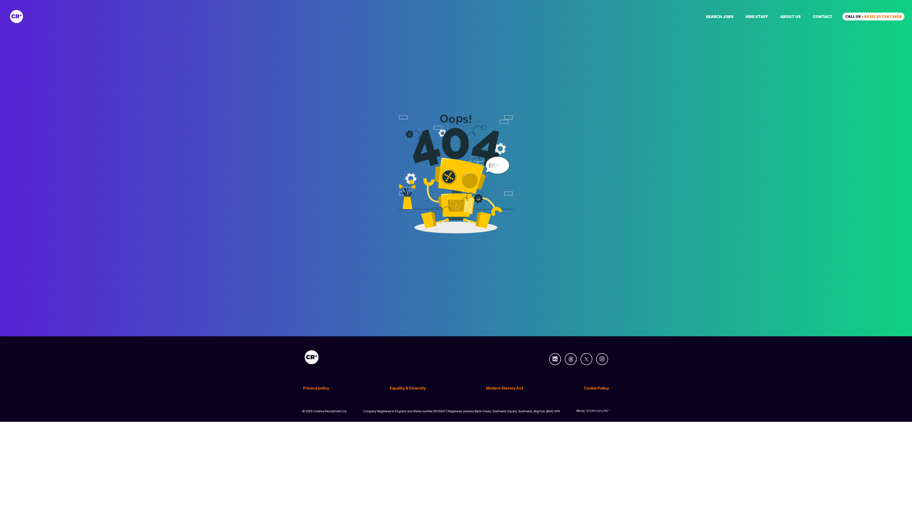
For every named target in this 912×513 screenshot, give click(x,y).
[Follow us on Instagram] (602, 359)
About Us (790, 16)
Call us (873, 16)
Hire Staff (757, 16)
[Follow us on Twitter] (586, 359)
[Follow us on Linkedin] (555, 359)
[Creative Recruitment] (43, 16)
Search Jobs (719, 16)
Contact (822, 16)
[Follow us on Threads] (571, 359)
